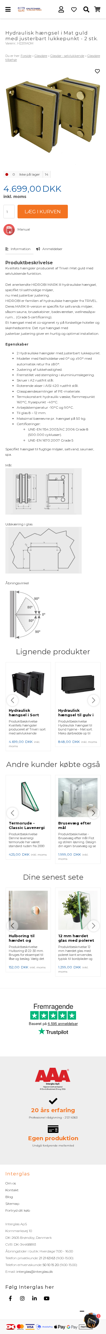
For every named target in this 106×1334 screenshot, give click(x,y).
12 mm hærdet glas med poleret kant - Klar (76, 940)
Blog (9, 1197)
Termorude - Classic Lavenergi (27, 825)
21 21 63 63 (47, 1258)
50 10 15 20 (51, 1265)
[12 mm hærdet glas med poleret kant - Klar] (78, 911)
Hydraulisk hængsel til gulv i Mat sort (76, 715)
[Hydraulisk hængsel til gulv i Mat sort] (78, 685)
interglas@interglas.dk (34, 1271)
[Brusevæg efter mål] (78, 798)
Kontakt (12, 1190)
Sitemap (12, 1203)
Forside (26, 56)
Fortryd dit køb (17, 1210)
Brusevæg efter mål (74, 825)
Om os (10, 1183)
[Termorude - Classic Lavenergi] (28, 798)
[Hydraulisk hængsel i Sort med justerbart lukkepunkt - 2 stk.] (28, 685)
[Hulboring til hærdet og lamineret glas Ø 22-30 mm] (28, 911)
